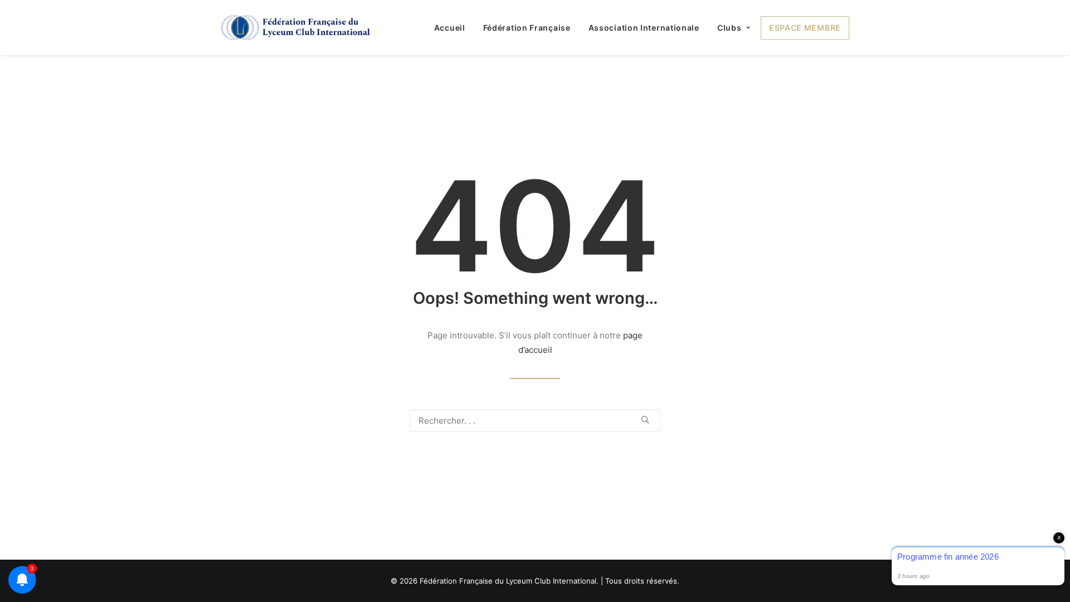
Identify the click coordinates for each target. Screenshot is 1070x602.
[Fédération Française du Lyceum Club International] (299, 27)
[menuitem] (453, 27)
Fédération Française (527, 27)
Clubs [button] (729, 27)
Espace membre (805, 27)
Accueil (449, 27)
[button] (645, 419)
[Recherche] (535, 420)
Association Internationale (643, 27)
